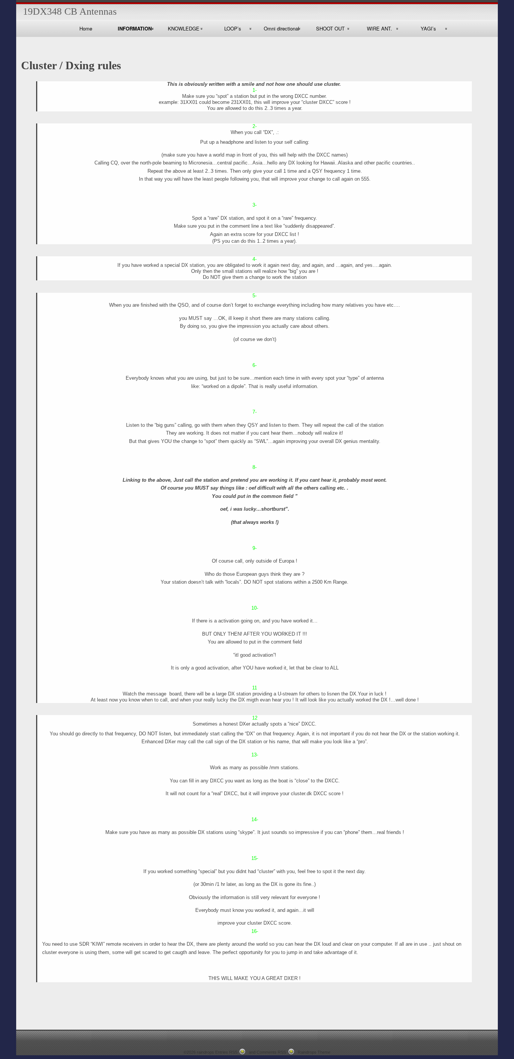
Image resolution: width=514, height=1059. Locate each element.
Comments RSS (271, 1052)
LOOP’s (232, 28)
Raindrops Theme (314, 1052)
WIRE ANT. (379, 28)
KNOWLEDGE (183, 28)
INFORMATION (135, 28)
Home (85, 28)
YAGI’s (428, 28)
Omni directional (281, 28)
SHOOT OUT (330, 28)
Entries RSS (226, 1052)
